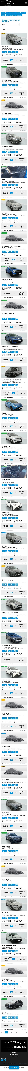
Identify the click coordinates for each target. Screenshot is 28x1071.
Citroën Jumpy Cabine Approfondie (14, 15)
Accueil (14, 1052)
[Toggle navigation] (26, 3)
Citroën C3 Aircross (21, 12)
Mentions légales (14, 1054)
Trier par (3, 24)
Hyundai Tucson (11, 12)
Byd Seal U (4, 12)
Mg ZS (3, 15)
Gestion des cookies (14, 1056)
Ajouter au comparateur (8, 64)
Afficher (3, 29)
